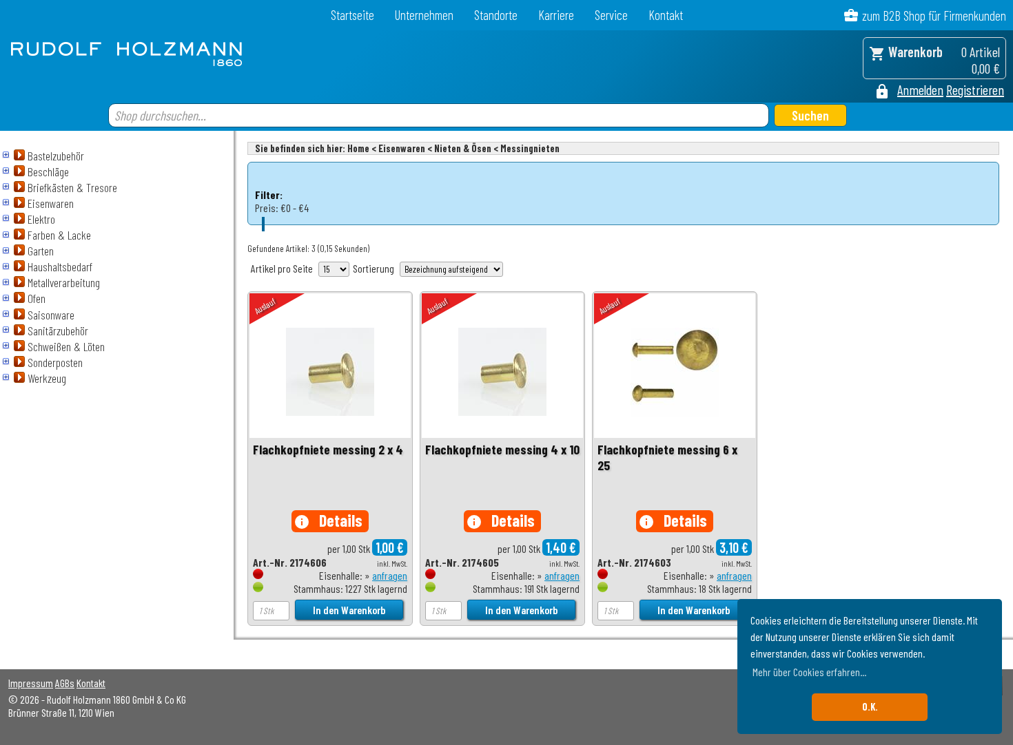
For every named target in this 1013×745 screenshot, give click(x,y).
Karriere (556, 15)
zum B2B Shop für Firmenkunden (934, 15)
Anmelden (920, 89)
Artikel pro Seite (282, 268)
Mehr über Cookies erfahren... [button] (809, 671)
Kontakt (665, 15)
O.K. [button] (870, 707)
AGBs (64, 682)
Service (611, 15)
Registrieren (975, 89)
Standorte (496, 15)
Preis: (266, 207)
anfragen (389, 575)
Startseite (352, 15)
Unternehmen (424, 15)
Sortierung (373, 268)
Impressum (30, 682)
